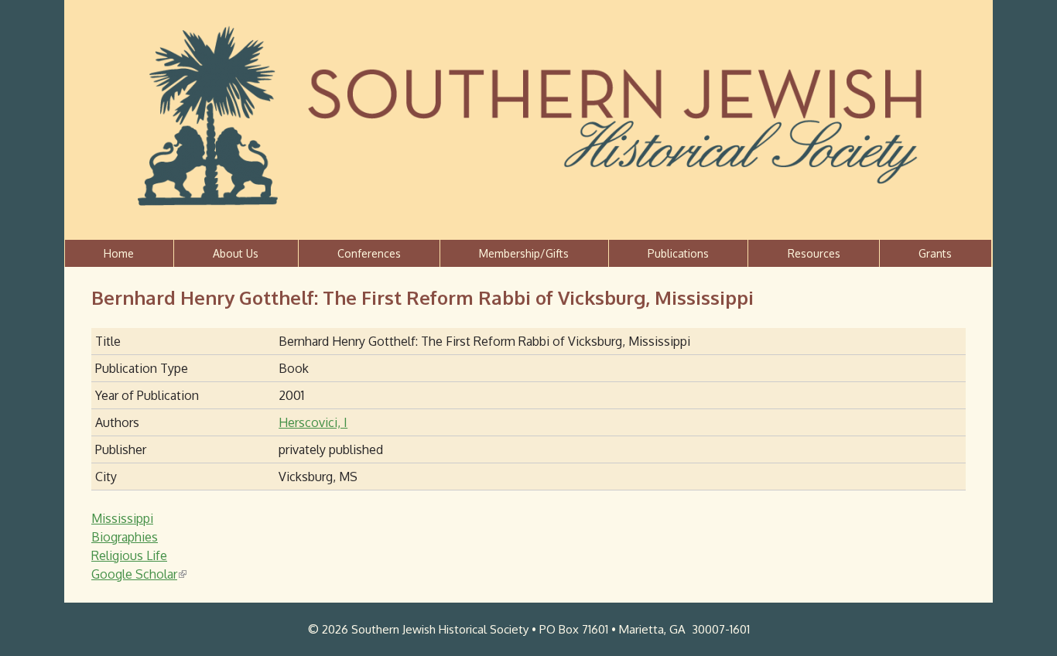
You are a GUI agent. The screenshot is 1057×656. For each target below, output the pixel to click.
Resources (814, 253)
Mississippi (122, 518)
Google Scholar (137, 574)
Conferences (369, 253)
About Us (235, 253)
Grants (935, 253)
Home (119, 253)
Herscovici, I (313, 422)
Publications (678, 253)
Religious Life (129, 555)
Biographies (124, 537)
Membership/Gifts (524, 253)
